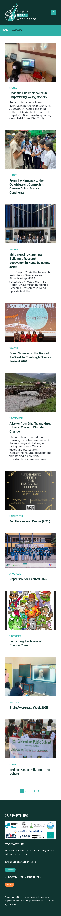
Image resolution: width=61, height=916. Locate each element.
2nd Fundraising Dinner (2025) (29, 521)
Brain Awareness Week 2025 (28, 707)
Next (38, 791)
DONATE (10, 884)
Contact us (10, 869)
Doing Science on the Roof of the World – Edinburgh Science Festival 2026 (30, 357)
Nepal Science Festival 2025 (28, 579)
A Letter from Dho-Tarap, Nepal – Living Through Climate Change (30, 427)
